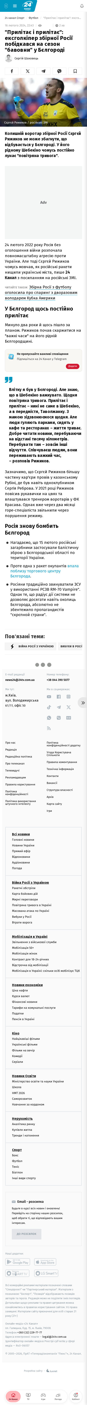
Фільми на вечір (23, 1050)
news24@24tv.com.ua (20, 680)
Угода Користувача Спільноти (59, 754)
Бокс (15, 1155)
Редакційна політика (18, 756)
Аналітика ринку (23, 1124)
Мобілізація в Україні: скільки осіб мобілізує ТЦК (46, 971)
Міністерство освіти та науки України (38, 1081)
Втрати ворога (22, 922)
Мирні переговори (25, 899)
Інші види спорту (24, 1178)
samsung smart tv (46, 1273)
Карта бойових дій (25, 894)
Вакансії (52, 783)
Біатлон (17, 1172)
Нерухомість (22, 1119)
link (49, 696)
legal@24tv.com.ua (54, 1336)
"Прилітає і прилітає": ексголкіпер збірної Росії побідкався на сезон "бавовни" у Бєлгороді (62, 18)
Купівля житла (22, 1130)
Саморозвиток (22, 1099)
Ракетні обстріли (23, 888)
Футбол (34, 18)
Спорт (17, 1150)
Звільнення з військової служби (34, 942)
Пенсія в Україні (23, 1019)
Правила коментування (62, 762)
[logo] (27, 6)
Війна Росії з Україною (30, 883)
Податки (18, 1013)
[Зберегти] (75, 71)
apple (46, 1261)
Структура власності (60, 790)
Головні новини (23, 840)
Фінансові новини (24, 1002)
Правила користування (20, 784)
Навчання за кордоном (28, 1104)
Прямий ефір (21, 851)
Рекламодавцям (15, 777)
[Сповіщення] (82, 5)
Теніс (15, 1167)
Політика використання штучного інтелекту (20, 802)
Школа (16, 1087)
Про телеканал (14, 763)
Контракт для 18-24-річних (30, 959)
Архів (50, 797)
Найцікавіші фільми (26, 1039)
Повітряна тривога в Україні (31, 905)
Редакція (11, 749)
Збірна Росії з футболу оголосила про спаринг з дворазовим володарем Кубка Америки (41, 292)
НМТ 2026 (18, 1093)
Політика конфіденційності (16, 793)
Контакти (52, 776)
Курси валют (21, 996)
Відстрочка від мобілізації (30, 965)
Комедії (17, 1056)
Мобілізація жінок (24, 954)
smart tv (17, 1273)
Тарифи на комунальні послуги (34, 1008)
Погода (17, 868)
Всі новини (21, 834)
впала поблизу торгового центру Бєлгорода (44, 571)
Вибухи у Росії (21, 917)
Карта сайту (54, 804)
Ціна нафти (20, 990)
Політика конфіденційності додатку (63, 744)
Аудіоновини (21, 862)
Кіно (15, 1033)
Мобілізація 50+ (23, 948)
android (17, 1261)
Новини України (23, 845)
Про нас (10, 742)
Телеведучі (12, 770)
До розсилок (27, 1234)
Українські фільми (24, 1045)
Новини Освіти (24, 1076)
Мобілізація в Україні (30, 937)
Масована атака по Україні (30, 911)
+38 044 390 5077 (58, 680)
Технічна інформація (60, 769)
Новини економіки (27, 985)
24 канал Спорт (15, 18)
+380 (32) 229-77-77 (29, 1332)
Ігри (49, 811)
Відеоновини (21, 857)
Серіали (17, 1062)
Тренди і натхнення (25, 1136)
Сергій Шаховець (26, 58)
